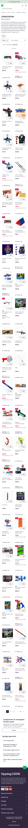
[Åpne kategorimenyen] (25, 5)
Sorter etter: (9, 44)
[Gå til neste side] (23, 711)
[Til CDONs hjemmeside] (2, 5)
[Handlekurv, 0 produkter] (22, 5)
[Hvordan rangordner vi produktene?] (4, 44)
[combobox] (14, 8)
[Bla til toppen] (24, 767)
